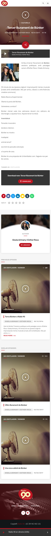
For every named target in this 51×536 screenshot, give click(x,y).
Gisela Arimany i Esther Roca (17, 33)
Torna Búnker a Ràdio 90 (15, 316)
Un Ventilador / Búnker (14, 268)
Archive (25, 245)
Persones (35, 506)
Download (25, 181)
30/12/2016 (38, 321)
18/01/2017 (35, 33)
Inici (13, 506)
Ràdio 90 (21, 524)
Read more (10, 336)
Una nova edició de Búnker (16, 468)
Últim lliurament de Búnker (16, 405)
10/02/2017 (38, 473)
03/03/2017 (39, 410)
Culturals (25, 23)
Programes (23, 506)
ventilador (15, 167)
